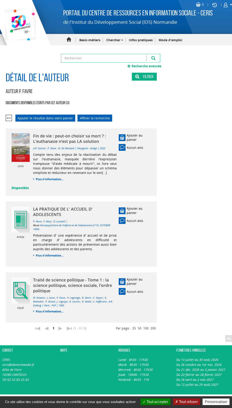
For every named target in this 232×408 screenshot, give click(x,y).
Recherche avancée (146, 66)
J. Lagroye (62, 301)
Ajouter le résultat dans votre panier (45, 118)
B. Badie (86, 301)
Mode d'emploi (170, 40)
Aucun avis (135, 147)
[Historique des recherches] (214, 4)
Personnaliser (216, 402)
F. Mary (47, 221)
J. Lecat (51, 297)
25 (134, 328)
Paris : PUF (50, 305)
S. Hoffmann (100, 301)
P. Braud (50, 301)
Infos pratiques (141, 40)
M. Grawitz (39, 297)
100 (146, 328)
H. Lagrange (73, 297)
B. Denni (86, 297)
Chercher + (114, 40)
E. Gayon (98, 297)
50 (139, 328)
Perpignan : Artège (87, 148)
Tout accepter (157, 402)
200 (153, 328)
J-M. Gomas (39, 148)
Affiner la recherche (95, 118)
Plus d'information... (49, 179)
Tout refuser (188, 402)
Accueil (69, 40)
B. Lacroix (74, 301)
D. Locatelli (59, 221)
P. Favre (52, 148)
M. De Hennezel (66, 148)
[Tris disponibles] (9, 118)
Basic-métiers (89, 40)
